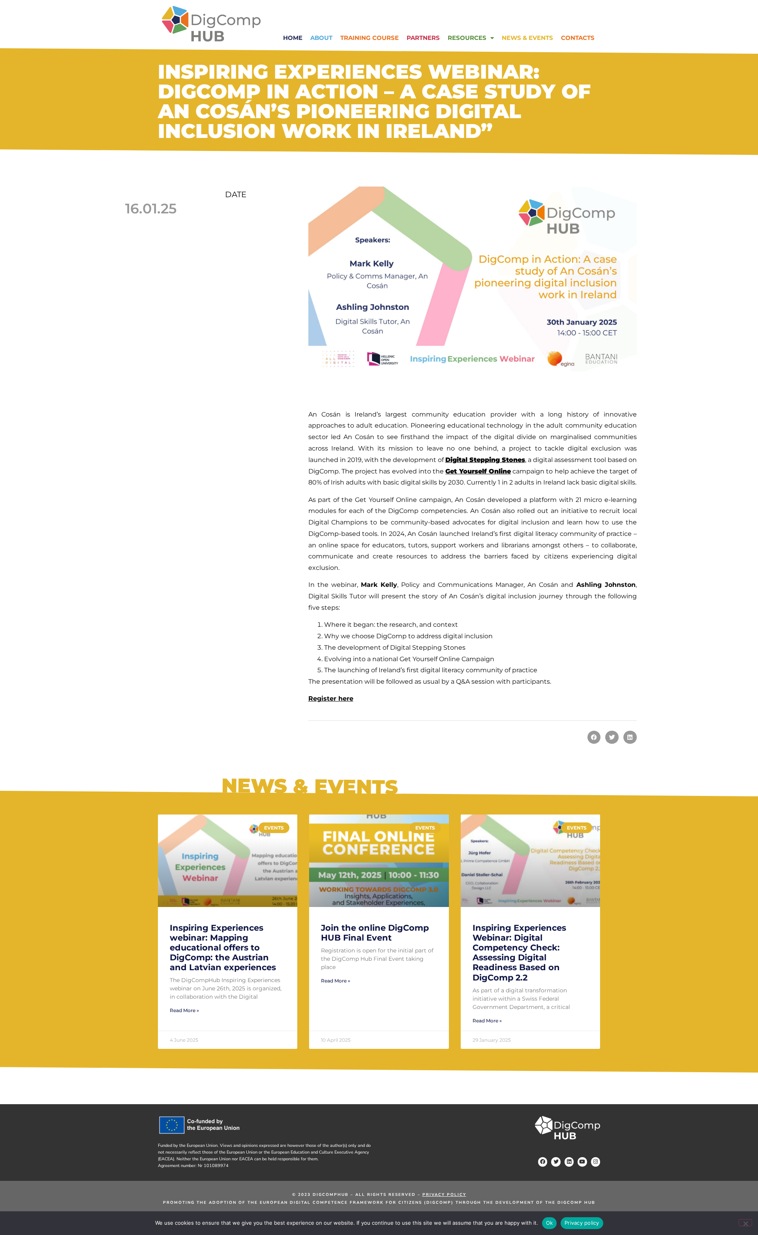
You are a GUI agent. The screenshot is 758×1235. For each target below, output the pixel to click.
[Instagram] (595, 1161)
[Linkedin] (569, 1161)
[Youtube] (582, 1161)
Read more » (184, 1011)
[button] (594, 737)
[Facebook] (542, 1161)
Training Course (369, 37)
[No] (745, 1222)
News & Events (527, 37)
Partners (423, 37)
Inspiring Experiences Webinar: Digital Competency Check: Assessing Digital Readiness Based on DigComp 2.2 (519, 952)
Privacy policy (582, 1223)
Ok (549, 1223)
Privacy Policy (444, 1194)
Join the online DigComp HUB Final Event (375, 933)
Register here (330, 698)
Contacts (578, 37)
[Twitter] (555, 1161)
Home (292, 37)
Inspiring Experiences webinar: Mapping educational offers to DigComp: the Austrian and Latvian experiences (223, 948)
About (321, 37)
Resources (467, 37)
